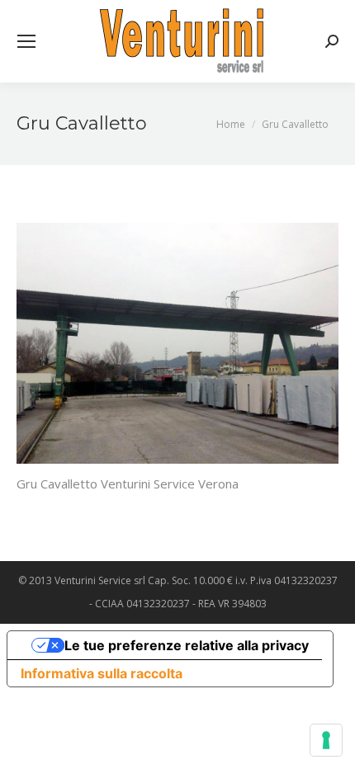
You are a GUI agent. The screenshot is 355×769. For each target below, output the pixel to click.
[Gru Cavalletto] (177, 343)
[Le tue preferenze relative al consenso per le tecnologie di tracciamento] (326, 740)
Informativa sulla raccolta (101, 673)
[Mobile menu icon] (26, 41)
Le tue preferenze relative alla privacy (186, 645)
